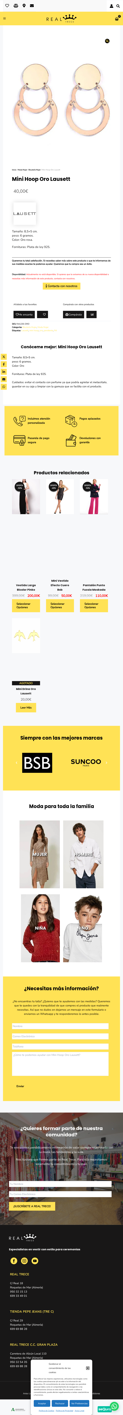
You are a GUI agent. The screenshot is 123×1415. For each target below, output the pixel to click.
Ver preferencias (79, 1403)
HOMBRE (83, 854)
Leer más (26, 707)
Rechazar (59, 1403)
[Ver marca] (25, 213)
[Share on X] (4, 357)
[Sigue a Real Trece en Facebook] (14, 1262)
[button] (87, 1368)
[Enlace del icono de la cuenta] (111, 6)
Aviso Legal (79, 1410)
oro (41, 330)
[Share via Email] (4, 379)
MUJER (39, 854)
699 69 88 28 (18, 1329)
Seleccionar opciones (23, 605)
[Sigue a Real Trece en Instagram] (25, 1262)
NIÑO (82, 928)
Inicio (14, 170)
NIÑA (40, 928)
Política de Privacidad (64, 1410)
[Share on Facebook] (4, 364)
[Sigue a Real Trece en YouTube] (35, 1262)
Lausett (24, 330)
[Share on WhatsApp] (4, 387)
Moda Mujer (22, 170)
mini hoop (34, 330)
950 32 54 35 (18, 1362)
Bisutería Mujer (34, 170)
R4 (55, 330)
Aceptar (42, 1403)
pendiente (48, 330)
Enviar (20, 1086)
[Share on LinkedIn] (4, 372)
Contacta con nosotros (62, 286)
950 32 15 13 (18, 1291)
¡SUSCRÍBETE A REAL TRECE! (32, 1206)
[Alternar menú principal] (5, 18)
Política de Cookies (46, 1410)
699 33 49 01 (18, 1296)
